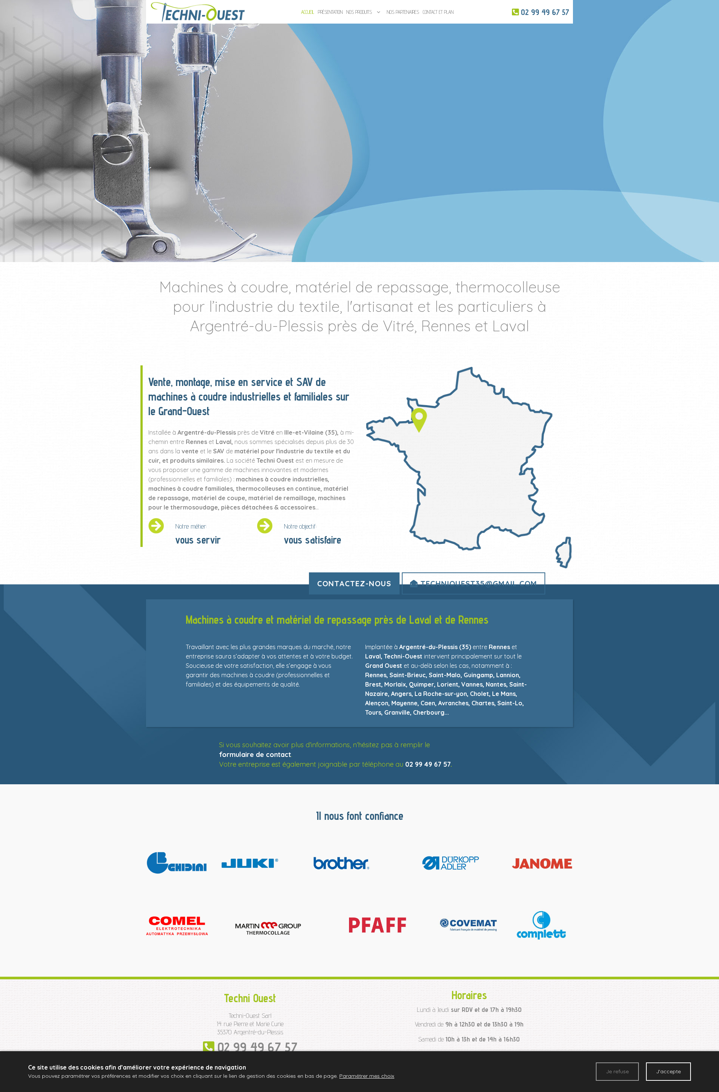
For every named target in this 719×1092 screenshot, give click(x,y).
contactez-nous (354, 583)
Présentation (330, 12)
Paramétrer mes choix (366, 1076)
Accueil (307, 12)
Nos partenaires (403, 12)
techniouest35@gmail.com (477, 583)
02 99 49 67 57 (427, 764)
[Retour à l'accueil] (198, 11)
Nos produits (359, 12)
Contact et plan (438, 12)
